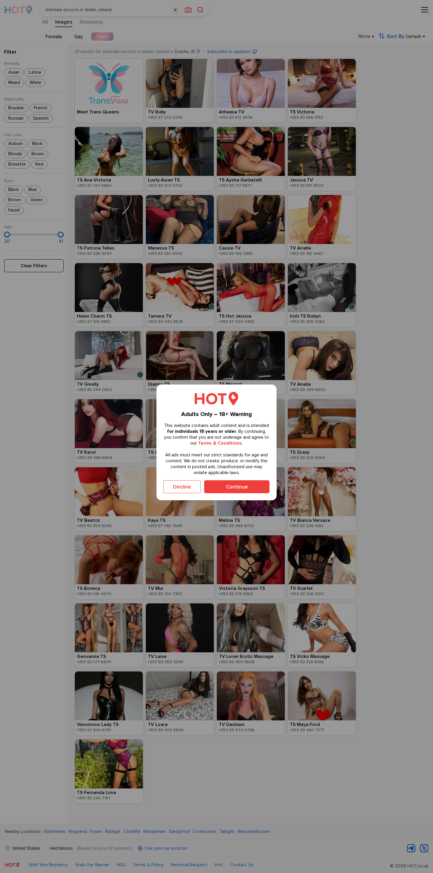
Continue (237, 486)
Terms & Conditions (220, 443)
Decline (182, 486)
